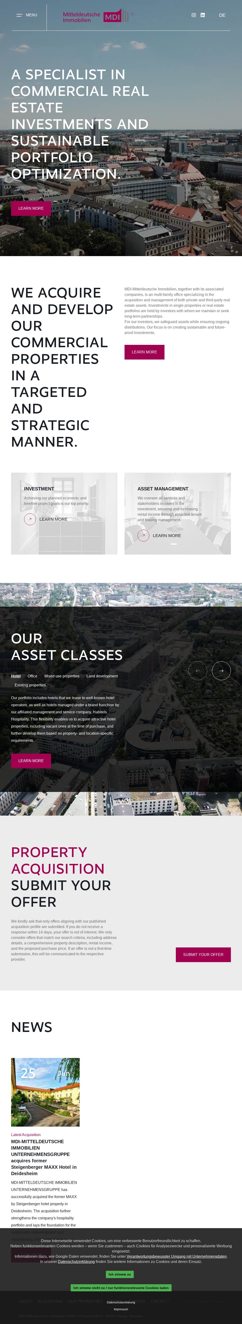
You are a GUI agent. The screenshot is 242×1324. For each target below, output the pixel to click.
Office (32, 676)
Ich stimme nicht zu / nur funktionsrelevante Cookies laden (121, 1288)
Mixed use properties (61, 676)
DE (222, 15)
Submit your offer (203, 955)
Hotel (16, 676)
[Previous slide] (197, 670)
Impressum (121, 1309)
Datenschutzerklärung (76, 1262)
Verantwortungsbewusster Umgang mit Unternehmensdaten (177, 1256)
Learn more (31, 208)
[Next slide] (221, 670)
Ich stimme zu (120, 1274)
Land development (102, 676)
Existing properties (30, 685)
